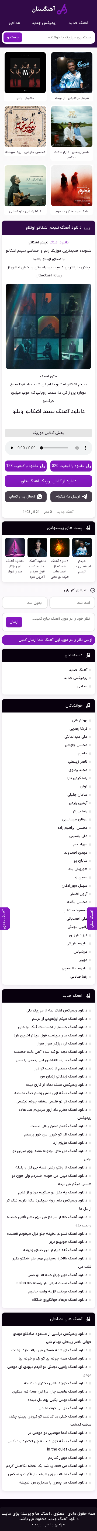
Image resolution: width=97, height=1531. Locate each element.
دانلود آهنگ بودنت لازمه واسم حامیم (57, 1291)
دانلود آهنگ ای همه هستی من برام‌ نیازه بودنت (49, 1350)
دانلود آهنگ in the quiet (67, 1449)
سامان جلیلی (77, 794)
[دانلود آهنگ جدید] (49, 9)
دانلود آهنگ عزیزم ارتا (70, 1142)
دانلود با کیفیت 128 (22, 466)
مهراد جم (80, 844)
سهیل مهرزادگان (74, 885)
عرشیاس (80, 951)
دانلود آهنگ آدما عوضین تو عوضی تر (57, 1432)
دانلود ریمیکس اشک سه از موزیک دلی (56, 1010)
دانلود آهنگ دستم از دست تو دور (60, 1068)
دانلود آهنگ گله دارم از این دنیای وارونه (55, 1250)
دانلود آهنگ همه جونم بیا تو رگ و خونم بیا (53, 1358)
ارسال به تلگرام (68, 496)
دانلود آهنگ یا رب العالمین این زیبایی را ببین (51, 1060)
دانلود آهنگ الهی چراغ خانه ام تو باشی (57, 1275)
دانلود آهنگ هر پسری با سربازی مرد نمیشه (53, 1482)
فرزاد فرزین (78, 935)
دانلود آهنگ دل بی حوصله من (63, 1408)
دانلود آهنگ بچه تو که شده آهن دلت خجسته (50, 1051)
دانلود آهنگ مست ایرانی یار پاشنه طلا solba (51, 1283)
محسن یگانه (77, 902)
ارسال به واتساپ (22, 496)
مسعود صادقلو (75, 910)
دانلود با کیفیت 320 (68, 466)
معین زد (80, 877)
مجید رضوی (77, 770)
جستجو (13, 37)
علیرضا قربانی (77, 943)
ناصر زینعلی (77, 761)
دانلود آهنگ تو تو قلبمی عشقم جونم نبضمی (51, 1101)
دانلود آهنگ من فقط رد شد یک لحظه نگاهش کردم (46, 1465)
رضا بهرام (80, 811)
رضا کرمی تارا (77, 778)
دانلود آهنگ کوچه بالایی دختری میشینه (55, 1383)
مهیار (83, 960)
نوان (83, 786)
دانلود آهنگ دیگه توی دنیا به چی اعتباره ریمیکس (47, 1441)
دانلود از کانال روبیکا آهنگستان (49, 481)
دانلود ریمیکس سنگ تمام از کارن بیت (56, 1084)
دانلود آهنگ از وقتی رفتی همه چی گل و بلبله (51, 1167)
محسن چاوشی (76, 745)
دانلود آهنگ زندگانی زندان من (63, 1076)
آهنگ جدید (78, 22)
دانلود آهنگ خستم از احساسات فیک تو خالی (52, 1027)
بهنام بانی (79, 720)
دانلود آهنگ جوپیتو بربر (68, 1241)
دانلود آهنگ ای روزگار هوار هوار (62, 1043)
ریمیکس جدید (44, 22)
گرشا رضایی (78, 728)
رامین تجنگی (77, 927)
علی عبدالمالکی (75, 736)
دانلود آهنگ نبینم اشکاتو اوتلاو (54, 227)
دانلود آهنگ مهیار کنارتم (67, 1457)
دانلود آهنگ (59, 242)
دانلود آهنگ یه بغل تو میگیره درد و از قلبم (52, 1192)
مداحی (14, 22)
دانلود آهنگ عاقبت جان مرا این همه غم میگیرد (49, 1391)
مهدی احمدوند (75, 852)
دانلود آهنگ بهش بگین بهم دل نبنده (57, 1399)
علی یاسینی (78, 836)
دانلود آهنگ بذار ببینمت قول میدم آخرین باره (50, 1035)
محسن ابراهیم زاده (72, 827)
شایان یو (80, 860)
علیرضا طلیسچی (74, 968)
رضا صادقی (78, 976)
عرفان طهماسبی (74, 819)
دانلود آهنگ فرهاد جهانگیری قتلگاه (59, 1299)
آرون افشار (78, 894)
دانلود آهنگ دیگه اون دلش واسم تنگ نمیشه (50, 1093)
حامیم (82, 753)
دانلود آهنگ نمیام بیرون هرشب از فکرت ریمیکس (47, 1474)
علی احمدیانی (77, 918)
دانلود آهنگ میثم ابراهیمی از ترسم (59, 1018)
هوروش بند (77, 869)
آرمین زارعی (78, 803)
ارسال (14, 621)
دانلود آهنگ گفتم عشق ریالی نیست (58, 1126)
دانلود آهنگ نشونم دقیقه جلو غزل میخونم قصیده (47, 1233)
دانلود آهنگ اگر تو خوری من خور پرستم (55, 1134)
